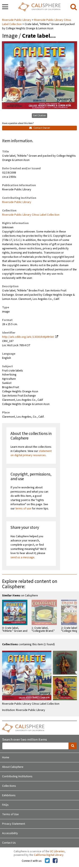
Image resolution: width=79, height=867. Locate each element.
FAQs (5, 805)
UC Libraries (57, 851)
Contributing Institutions (17, 776)
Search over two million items (24, 739)
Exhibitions (9, 795)
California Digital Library (48, 855)
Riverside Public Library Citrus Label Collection (30, 215)
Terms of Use (10, 814)
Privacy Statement (13, 824)
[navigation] (5, 7)
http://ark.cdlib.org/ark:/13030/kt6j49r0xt (28, 337)
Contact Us (9, 843)
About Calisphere (12, 767)
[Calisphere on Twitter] (47, 861)
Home (5, 757)
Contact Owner (41, 128)
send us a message (22, 557)
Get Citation (39, 115)
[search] (73, 7)
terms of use (23, 508)
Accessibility (10, 833)
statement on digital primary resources (31, 453)
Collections (9, 786)
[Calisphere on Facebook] (55, 861)
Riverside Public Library (17, 20)
